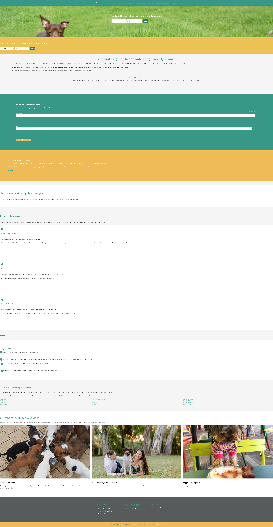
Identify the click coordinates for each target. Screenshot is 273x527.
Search (145, 21)
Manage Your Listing (104, 508)
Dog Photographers (4, 404)
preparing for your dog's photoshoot (106, 483)
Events (174, 3)
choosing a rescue (7, 483)
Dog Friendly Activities (188, 399)
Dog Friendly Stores (96, 402)
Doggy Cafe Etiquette (191, 483)
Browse (139, 3)
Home (124, 3)
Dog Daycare (3, 399)
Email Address (19, 113)
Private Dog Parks (187, 404)
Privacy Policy (102, 514)
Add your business (148, 3)
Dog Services (95, 404)
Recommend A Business (105, 511)
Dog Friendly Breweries (5, 401)
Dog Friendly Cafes (96, 401)
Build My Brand (158, 524)
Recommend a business (163, 3)
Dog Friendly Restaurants (5, 402)
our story (131, 3)
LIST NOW (10, 170)
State (17, 126)
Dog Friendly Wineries (188, 402)
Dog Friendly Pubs (187, 401)
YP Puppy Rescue (130, 508)
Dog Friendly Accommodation (98, 399)
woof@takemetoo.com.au (159, 508)
